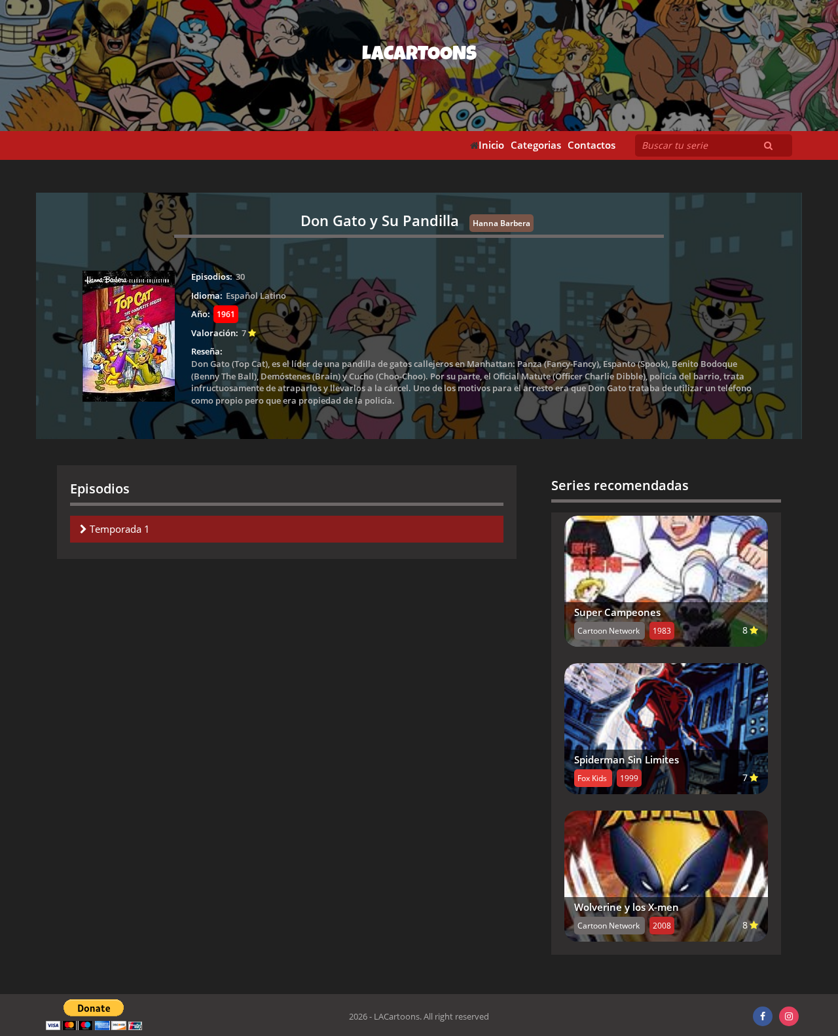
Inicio (491, 145)
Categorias (536, 145)
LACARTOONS (419, 56)
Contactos (591, 145)
